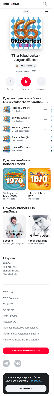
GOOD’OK (8, 310)
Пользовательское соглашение (20, 328)
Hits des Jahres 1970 (36, 195)
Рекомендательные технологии (21, 340)
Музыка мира (22, 71)
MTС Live (8, 292)
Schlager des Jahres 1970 (10, 195)
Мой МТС (8, 304)
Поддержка (9, 322)
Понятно (26, 388)
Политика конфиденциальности (21, 334)
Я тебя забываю (37, 240)
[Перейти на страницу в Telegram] (6, 363)
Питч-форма (10, 316)
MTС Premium (11, 298)
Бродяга (8, 240)
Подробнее (35, 381)
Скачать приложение (26, 351)
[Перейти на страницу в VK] (17, 363)
